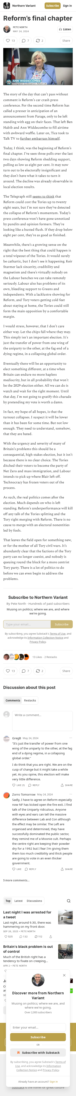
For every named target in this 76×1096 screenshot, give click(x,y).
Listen (67, 29)
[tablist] (20, 700)
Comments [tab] (13, 700)
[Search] (69, 901)
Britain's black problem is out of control (28, 949)
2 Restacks (50, 657)
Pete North (20, 27)
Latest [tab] (18, 901)
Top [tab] (8, 901)
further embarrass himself (40, 138)
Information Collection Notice (45, 637)
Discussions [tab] (34, 901)
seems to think (43, 196)
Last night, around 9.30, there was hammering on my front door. (27, 924)
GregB (16, 738)
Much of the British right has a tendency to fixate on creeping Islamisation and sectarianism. (24, 959)
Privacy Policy (51, 1070)
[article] (38, 924)
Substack (18, 1087)
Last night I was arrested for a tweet (27, 914)
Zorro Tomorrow (23, 794)
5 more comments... (16, 880)
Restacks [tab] (30, 700)
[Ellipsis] (70, 738)
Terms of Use (57, 633)
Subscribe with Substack (41, 1052)
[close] (64, 975)
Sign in (67, 6)
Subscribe (52, 6)
